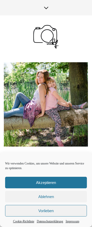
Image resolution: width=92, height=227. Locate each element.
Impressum (72, 221)
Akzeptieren (46, 182)
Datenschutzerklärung (50, 221)
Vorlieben (46, 211)
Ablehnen (46, 196)
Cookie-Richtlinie (23, 221)
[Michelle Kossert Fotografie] (46, 36)
